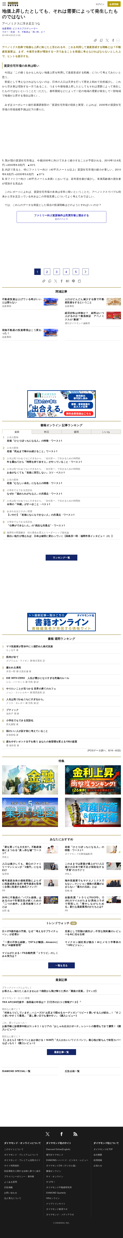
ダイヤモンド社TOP (103, 1149)
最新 (17, 431)
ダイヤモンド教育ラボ (56, 1208)
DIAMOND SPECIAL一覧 (16, 1071)
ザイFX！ (50, 1181)
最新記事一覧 (61, 1052)
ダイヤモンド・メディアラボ (60, 1214)
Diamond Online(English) (58, 1149)
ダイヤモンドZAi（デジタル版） (61, 1165)
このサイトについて (13, 1149)
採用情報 (98, 1160)
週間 (76, 431)
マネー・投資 (8, 31)
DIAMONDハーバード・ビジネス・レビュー (67, 1160)
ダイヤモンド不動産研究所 (59, 1187)
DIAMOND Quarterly (56, 1192)
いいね (106, 431)
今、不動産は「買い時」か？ (31, 31)
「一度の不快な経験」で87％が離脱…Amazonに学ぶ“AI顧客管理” (30, 943)
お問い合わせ (10, 1192)
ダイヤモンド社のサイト (58, 1142)
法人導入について (12, 1198)
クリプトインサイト (55, 1203)
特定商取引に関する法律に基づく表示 (22, 1170)
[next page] (85, 272)
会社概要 (98, 1154)
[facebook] (61, 1134)
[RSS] (75, 1134)
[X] (47, 1134)
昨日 (46, 431)
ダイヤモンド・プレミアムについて (21, 1154)
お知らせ (98, 1165)
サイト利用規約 (11, 1165)
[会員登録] (114, 4)
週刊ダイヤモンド (54, 1154)
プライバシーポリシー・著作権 (19, 1176)
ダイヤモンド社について (106, 1142)
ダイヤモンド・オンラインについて (22, 1142)
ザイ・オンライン (54, 1176)
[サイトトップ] (13, 4)
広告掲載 (8, 1187)
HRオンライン (53, 1198)
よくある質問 (10, 1181)
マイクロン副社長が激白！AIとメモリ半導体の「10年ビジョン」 (93, 943)
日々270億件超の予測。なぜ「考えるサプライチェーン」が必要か (30, 932)
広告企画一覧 (72, 1071)
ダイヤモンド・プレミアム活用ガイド (22, 1160)
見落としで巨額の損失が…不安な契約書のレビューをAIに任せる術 (93, 932)
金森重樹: (20, 28)
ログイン (100, 4)
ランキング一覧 (61, 557)
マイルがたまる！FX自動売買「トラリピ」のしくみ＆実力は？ (30, 954)
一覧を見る (61, 965)
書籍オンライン (53, 1170)
